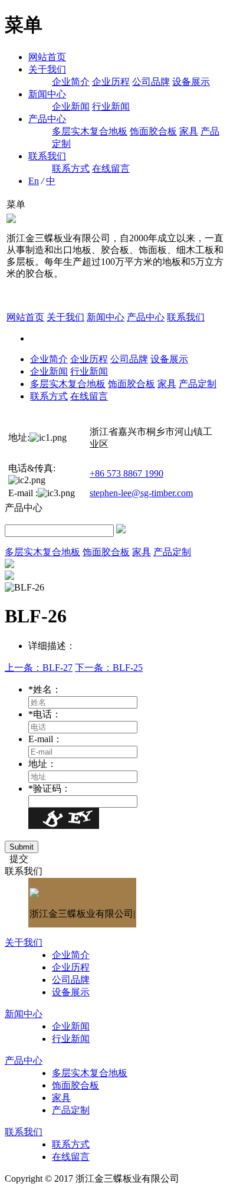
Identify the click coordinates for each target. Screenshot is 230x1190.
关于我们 (47, 69)
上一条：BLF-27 (39, 668)
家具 (188, 131)
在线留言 (111, 168)
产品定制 (197, 384)
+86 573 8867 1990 (126, 473)
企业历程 (111, 82)
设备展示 (191, 82)
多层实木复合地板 (89, 131)
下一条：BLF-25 (109, 668)
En (33, 181)
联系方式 (71, 168)
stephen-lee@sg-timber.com (141, 493)
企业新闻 (71, 106)
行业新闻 (111, 106)
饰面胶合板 (153, 131)
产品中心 (47, 119)
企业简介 (71, 82)
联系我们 (47, 156)
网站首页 (47, 57)
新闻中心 (47, 94)
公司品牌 (151, 82)
